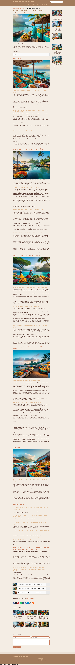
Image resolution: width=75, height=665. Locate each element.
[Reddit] (33, 603)
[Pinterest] (18, 603)
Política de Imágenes (41, 659)
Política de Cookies (41, 658)
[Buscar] (62, 1)
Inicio (28, 4)
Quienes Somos (44, 4)
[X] (16, 603)
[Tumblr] (23, 603)
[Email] (30, 603)
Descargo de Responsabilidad (42, 660)
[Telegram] (28, 603)
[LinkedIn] (26, 603)
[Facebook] (14, 603)
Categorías (33, 4)
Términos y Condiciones (41, 657)
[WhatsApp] (21, 603)
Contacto (38, 4)
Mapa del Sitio (40, 661)
